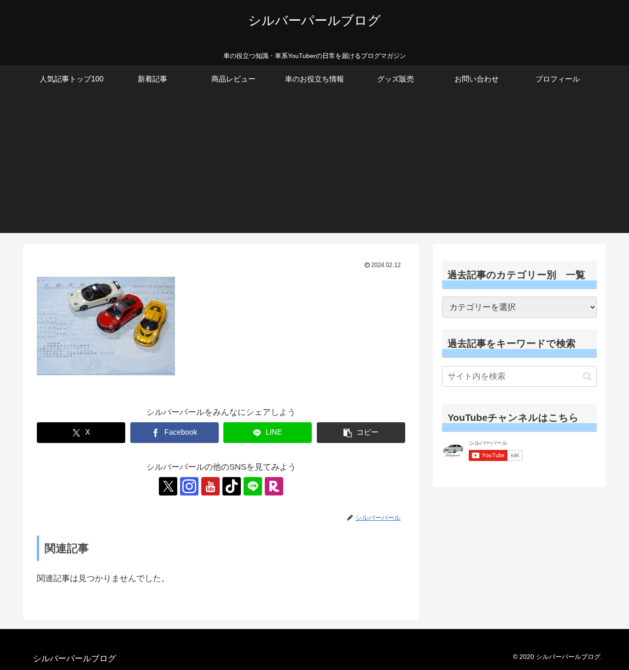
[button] (361, 432)
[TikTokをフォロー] (231, 486)
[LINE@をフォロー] (253, 486)
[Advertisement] (314, 168)
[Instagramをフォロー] (189, 486)
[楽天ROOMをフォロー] (274, 486)
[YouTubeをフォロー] (210, 486)
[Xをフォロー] (168, 486)
